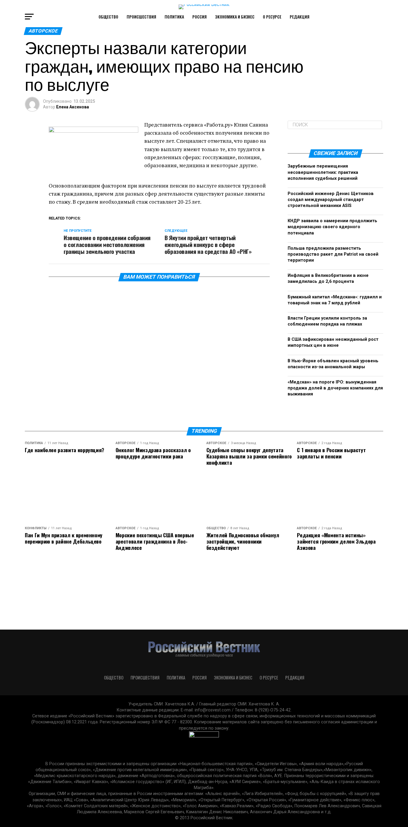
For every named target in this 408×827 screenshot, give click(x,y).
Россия (199, 16)
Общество (108, 16)
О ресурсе (272, 16)
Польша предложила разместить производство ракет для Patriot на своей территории (333, 254)
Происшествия (141, 16)
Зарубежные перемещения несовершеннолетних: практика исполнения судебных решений (323, 172)
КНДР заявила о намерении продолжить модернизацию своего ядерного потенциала (332, 226)
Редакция (299, 16)
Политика (174, 16)
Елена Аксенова (72, 107)
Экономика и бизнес (234, 16)
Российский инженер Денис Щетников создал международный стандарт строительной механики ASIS (331, 199)
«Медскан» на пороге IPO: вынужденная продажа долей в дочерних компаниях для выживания (335, 388)
